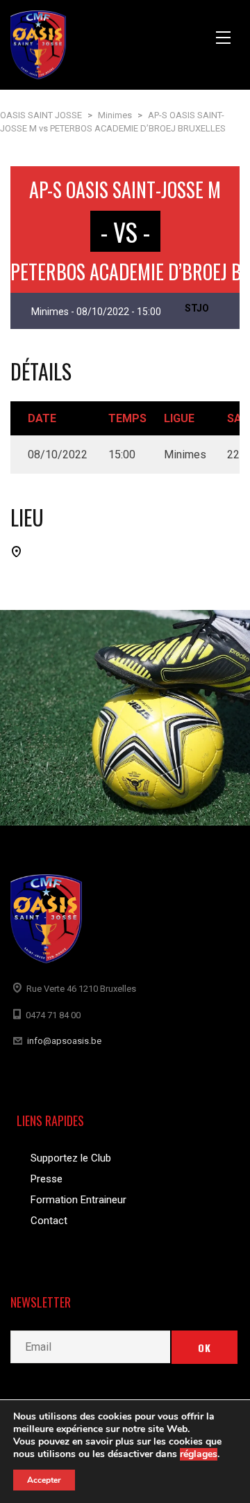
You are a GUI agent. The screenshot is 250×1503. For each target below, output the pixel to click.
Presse (46, 1179)
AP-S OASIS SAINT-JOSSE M (125, 189)
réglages (198, 1454)
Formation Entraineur (78, 1199)
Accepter (44, 1480)
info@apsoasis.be (64, 1041)
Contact (49, 1220)
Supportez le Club (71, 1158)
